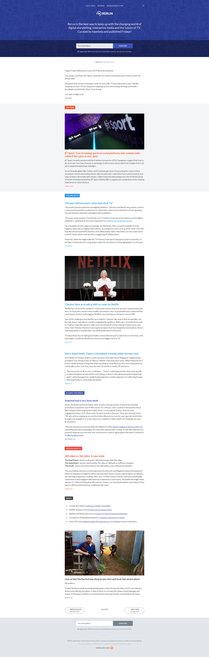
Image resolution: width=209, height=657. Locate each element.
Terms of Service (122, 644)
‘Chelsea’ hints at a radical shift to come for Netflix (92, 304)
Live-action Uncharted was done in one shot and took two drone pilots (102, 579)
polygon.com (69, 597)
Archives (100, 6)
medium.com (69, 489)
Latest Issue (90, 6)
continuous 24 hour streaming (97, 506)
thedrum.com (69, 186)
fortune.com (68, 246)
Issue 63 (104, 62)
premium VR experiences (98, 521)
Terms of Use (85, 641)
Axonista (97, 31)
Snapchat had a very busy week (81, 400)
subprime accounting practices (119, 221)
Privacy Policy (95, 641)
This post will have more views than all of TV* (89, 203)
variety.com (68, 342)
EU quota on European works (99, 510)
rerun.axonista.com (115, 6)
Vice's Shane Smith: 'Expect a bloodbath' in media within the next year (102, 353)
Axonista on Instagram (108, 641)
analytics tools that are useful (112, 517)
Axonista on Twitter (123, 641)
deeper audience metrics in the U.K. (128, 427)
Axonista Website (136, 641)
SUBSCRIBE (123, 46)
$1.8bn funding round (74, 435)
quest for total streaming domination (111, 513)
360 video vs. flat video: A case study (84, 456)
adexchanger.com (70, 439)
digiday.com (68, 383)
